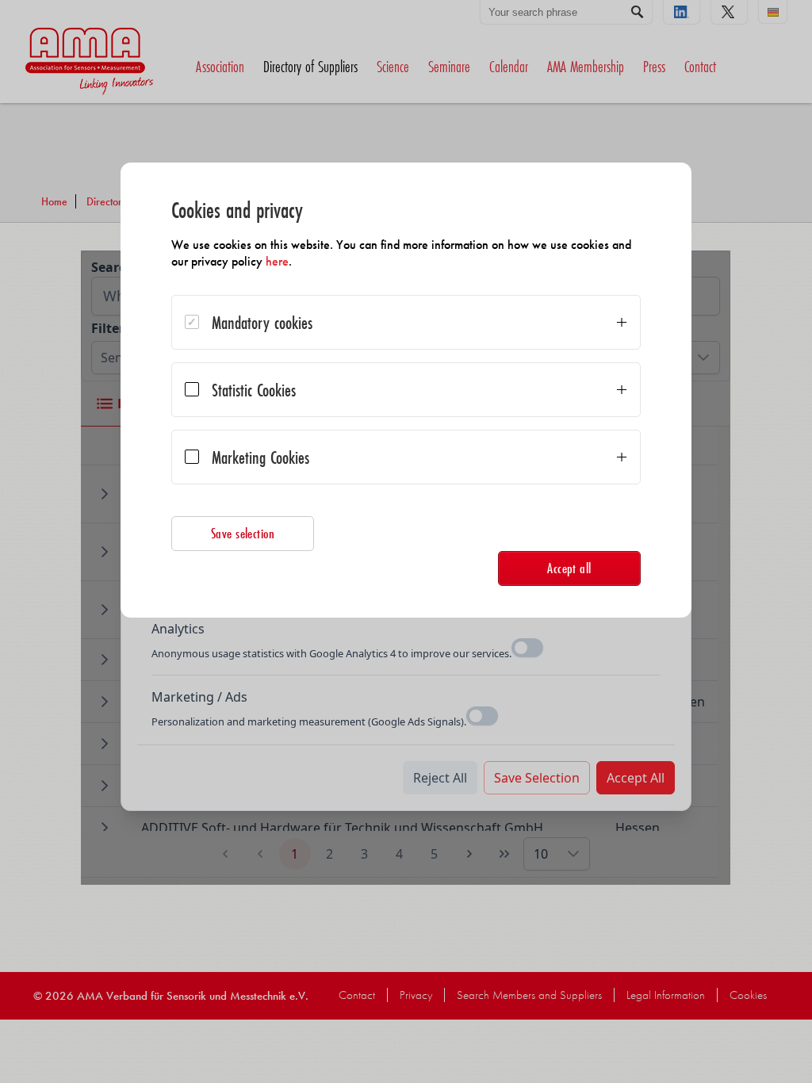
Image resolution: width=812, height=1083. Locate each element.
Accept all (569, 568)
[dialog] (406, 390)
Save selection (243, 533)
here (277, 261)
